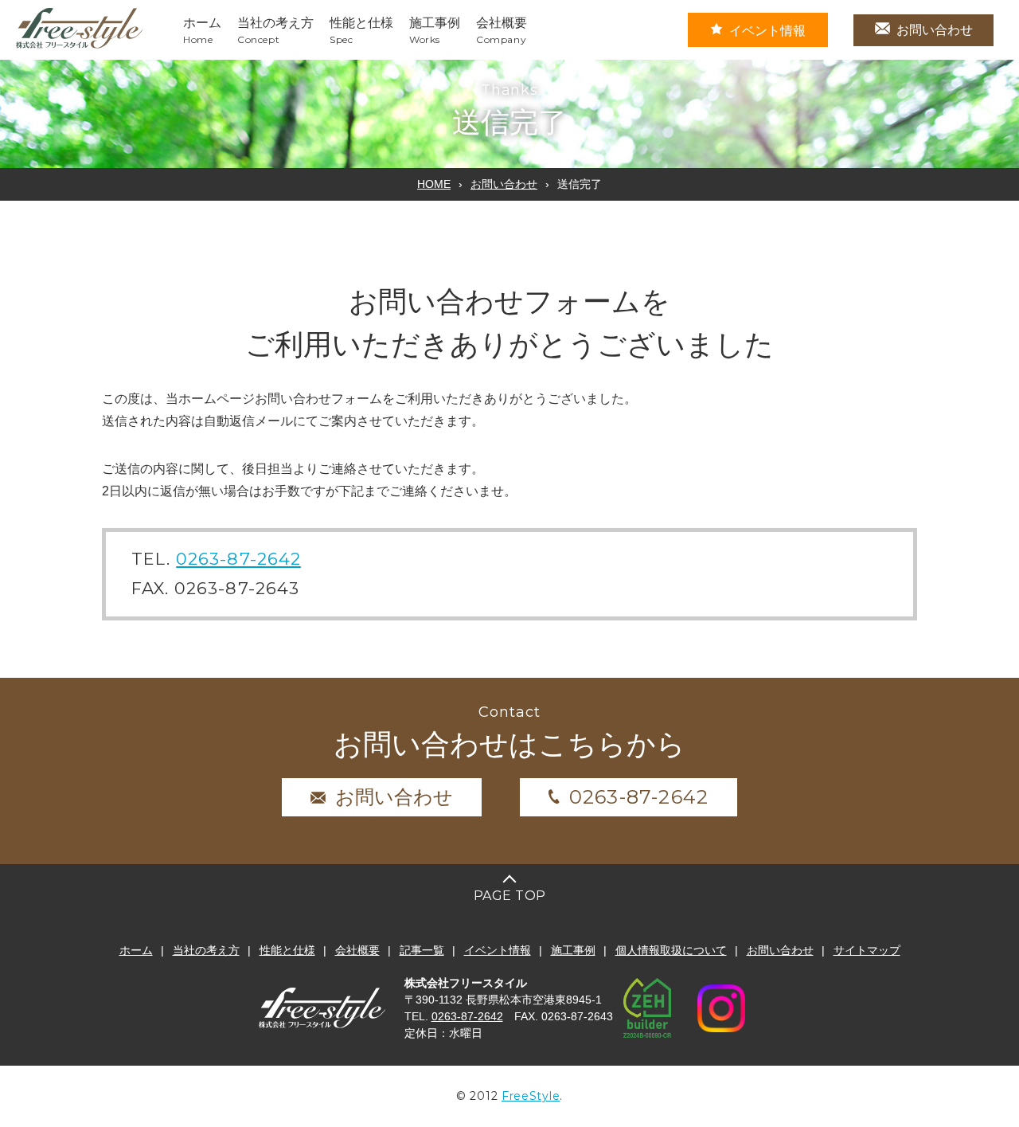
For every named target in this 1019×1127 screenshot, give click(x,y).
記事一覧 (422, 950)
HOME (434, 184)
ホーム (136, 950)
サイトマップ (867, 950)
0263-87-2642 (238, 559)
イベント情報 (767, 30)
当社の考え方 (206, 950)
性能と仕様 (287, 950)
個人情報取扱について (671, 950)
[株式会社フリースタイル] (79, 45)
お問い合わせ (934, 30)
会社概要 (357, 950)
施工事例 (573, 950)
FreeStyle (531, 1096)
